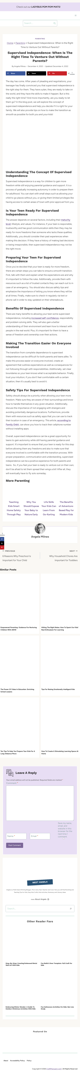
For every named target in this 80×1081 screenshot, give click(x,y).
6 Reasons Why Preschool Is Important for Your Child (16, 556)
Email (34, 836)
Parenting (40, 39)
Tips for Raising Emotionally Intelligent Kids (58, 689)
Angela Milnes (20, 66)
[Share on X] (2, 543)
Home (10, 43)
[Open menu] (76, 15)
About (6, 1061)
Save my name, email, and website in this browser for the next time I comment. (65, 830)
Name (11, 836)
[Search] (71, 909)
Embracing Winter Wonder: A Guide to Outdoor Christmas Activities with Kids (21, 1008)
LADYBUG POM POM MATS (45, 6)
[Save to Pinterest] (2, 547)
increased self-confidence (45, 318)
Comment (12, 783)
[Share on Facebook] (2, 539)
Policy (29, 1061)
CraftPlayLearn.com (53, 1069)
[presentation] (19, 600)
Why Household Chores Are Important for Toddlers (63, 556)
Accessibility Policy (17, 1061)
